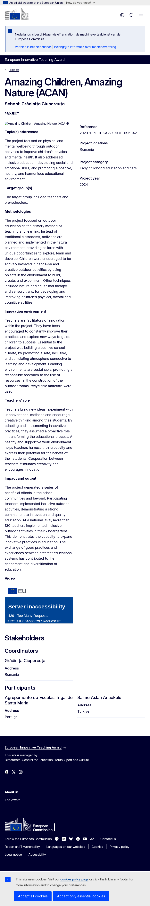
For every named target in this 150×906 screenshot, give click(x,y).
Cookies (97, 847)
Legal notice (13, 854)
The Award (12, 800)
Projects (14, 69)
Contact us (108, 839)
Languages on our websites (65, 847)
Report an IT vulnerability (22, 847)
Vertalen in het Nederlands (33, 47)
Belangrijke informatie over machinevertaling (85, 47)
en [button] (122, 15)
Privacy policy (119, 847)
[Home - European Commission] (17, 14)
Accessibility (37, 854)
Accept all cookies (33, 896)
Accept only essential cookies (81, 896)
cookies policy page (74, 879)
